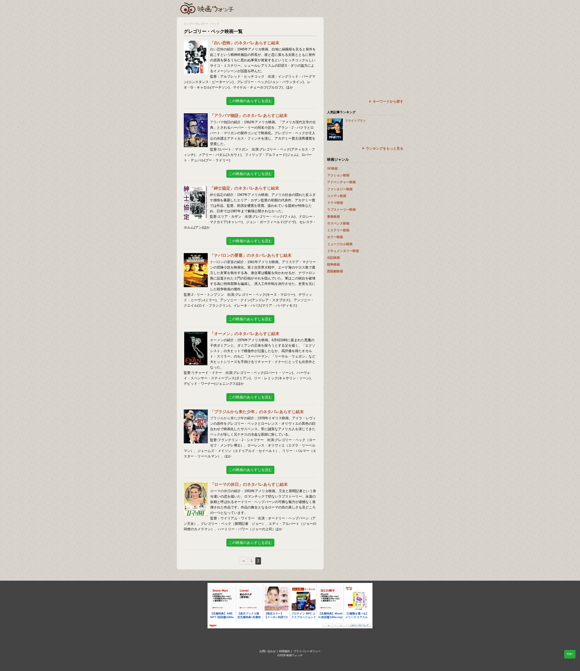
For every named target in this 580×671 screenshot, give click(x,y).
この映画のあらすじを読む (250, 101)
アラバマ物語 (220, 122)
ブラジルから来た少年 (227, 418)
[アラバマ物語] (196, 116)
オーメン (217, 340)
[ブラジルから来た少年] (196, 412)
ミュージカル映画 (340, 244)
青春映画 (333, 216)
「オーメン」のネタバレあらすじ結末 (244, 333)
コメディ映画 (336, 196)
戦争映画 (333, 264)
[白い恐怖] (196, 43)
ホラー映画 (335, 237)
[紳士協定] (196, 189)
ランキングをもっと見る (384, 148)
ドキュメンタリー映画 (343, 251)
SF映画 (332, 168)
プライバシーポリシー (307, 651)
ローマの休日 (220, 491)
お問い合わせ (267, 651)
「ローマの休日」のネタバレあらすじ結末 (249, 484)
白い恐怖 (217, 49)
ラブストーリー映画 (341, 209)
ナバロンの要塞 (222, 262)
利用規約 (284, 651)
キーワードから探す (388, 101)
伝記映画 (333, 257)
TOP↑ (569, 654)
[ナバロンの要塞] (196, 256)
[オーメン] (196, 334)
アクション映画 (338, 175)
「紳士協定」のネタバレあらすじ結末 (244, 188)
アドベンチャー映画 (341, 182)
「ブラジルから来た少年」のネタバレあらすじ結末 (257, 412)
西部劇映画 (335, 271)
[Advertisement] (365, 49)
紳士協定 (216, 195)
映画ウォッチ (207, 8)
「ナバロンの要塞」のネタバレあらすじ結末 (251, 255)
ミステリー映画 (338, 230)
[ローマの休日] (196, 485)
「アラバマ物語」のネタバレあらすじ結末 (249, 115)
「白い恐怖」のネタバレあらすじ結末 (244, 43)
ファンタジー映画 (340, 189)
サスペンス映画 (338, 223)
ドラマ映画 (335, 203)
